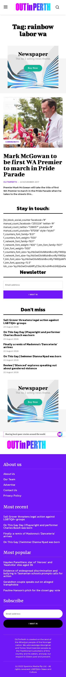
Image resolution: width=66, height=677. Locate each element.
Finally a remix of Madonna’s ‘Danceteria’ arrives (30, 345)
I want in (33, 294)
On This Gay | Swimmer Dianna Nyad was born (32, 356)
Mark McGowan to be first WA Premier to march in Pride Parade (32, 165)
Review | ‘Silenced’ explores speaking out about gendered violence (30, 366)
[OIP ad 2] (33, 434)
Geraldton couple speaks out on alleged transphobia (28, 583)
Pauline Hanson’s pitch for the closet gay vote (31, 590)
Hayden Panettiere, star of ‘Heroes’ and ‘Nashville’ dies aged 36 (27, 563)
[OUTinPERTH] (33, 7)
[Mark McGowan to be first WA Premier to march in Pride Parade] (33, 122)
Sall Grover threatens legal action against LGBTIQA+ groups (31, 321)
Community (12, 141)
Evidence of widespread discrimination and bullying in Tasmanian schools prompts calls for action (33, 573)
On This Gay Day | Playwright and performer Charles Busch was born (31, 333)
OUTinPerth (10, 182)
